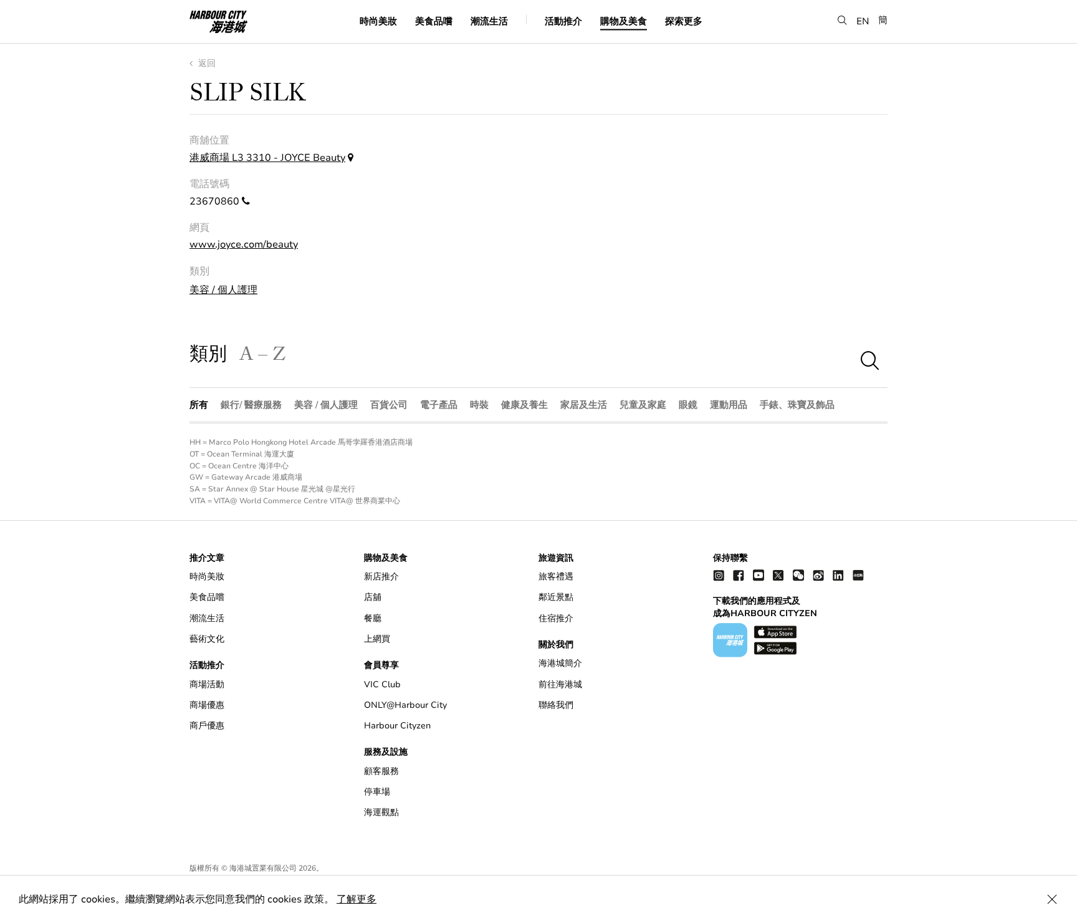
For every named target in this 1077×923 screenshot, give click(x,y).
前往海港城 (560, 684)
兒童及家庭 (643, 405)
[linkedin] (838, 575)
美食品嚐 (433, 20)
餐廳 (372, 618)
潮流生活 (489, 20)
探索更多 (683, 20)
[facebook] (738, 575)
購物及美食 (623, 20)
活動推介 (563, 20)
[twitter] (778, 575)
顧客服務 (381, 771)
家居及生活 (583, 405)
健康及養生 (524, 405)
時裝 (479, 405)
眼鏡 (688, 405)
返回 (206, 63)
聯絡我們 (555, 705)
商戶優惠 (206, 726)
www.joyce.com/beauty (243, 244)
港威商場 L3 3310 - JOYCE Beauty (267, 158)
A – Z (262, 357)
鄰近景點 (555, 597)
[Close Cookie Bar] (1052, 899)
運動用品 (728, 405)
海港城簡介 (560, 663)
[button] (842, 20)
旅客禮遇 (555, 576)
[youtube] (758, 575)
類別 (208, 357)
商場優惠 (206, 705)
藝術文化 (206, 639)
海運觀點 (381, 812)
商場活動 (206, 684)
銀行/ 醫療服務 (251, 405)
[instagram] (718, 575)
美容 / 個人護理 (223, 290)
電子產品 (438, 405)
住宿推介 (555, 618)
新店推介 (381, 576)
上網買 (377, 639)
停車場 (377, 792)
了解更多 (356, 899)
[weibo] (818, 575)
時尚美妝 (378, 20)
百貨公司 (389, 405)
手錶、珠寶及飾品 (797, 405)
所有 (198, 405)
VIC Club (382, 684)
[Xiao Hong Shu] (858, 575)
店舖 (372, 597)
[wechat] (798, 574)
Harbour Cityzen (397, 726)
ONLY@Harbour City (405, 705)
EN (862, 20)
